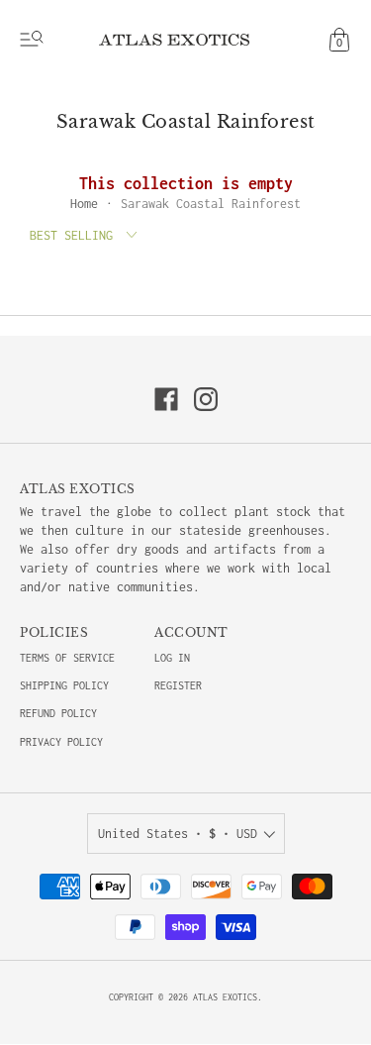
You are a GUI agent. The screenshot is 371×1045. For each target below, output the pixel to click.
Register (178, 685)
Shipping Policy (64, 685)
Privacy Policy (61, 742)
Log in (172, 658)
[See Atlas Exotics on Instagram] (206, 399)
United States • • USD (177, 833)
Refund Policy (58, 713)
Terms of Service (67, 658)
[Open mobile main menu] (32, 40)
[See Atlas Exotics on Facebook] (166, 399)
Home (84, 203)
